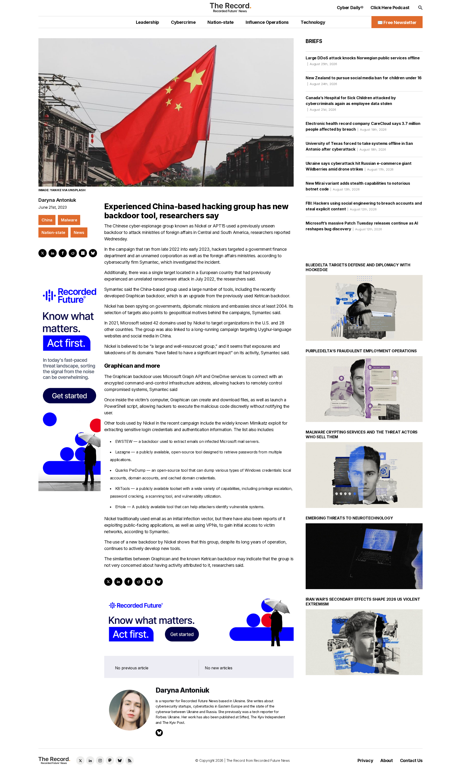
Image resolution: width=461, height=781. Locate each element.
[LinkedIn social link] (90, 760)
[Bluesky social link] (119, 760)
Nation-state (53, 232)
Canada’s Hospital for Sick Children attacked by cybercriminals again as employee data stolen (351, 103)
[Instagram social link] (100, 760)
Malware (69, 220)
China (47, 220)
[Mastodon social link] (110, 760)
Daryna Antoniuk (57, 200)
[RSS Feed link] (129, 760)
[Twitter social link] (80, 760)
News (79, 232)
